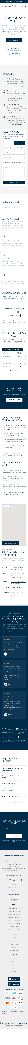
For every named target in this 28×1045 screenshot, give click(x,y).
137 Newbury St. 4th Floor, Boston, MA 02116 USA (14, 865)
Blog (14, 958)
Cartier (18, 315)
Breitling (21, 312)
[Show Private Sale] (17, 370)
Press (14, 971)
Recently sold (14, 944)
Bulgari (11, 315)
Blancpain (6, 312)
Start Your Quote (14, 399)
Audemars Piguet (19, 308)
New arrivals (14, 941)
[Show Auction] (13, 370)
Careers (14, 968)
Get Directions (9, 543)
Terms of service (14, 887)
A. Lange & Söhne (8, 308)
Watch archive (14, 950)
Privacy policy (14, 884)
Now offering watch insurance (14, 1)
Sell (8, 142)
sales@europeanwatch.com (14, 875)
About (14, 961)
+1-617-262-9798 (16, 587)
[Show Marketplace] (15, 370)
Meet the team (14, 965)
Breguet (14, 312)
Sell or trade (14, 947)
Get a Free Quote (14, 40)
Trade (19, 142)
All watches (14, 938)
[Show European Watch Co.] (10, 370)
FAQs (14, 890)
